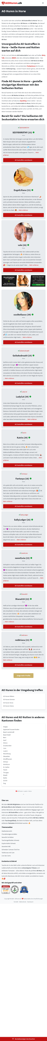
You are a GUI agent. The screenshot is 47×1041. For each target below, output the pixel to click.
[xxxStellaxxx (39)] (23, 301)
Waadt (5, 775)
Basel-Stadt (7, 735)
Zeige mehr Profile (23, 676)
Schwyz (5, 762)
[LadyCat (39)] (23, 392)
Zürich (5, 781)
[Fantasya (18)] (23, 474)
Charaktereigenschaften (9, 834)
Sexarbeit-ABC (6, 846)
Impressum (30, 902)
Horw (23, 135)
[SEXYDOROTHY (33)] (23, 127)
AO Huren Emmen (9, 699)
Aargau (5, 727)
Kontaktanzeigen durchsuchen (25, 1039)
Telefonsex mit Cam (8, 853)
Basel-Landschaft (8, 732)
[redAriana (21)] (23, 635)
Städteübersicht (7, 831)
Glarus (5, 743)
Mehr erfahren (23, 210)
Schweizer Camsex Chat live (10, 850)
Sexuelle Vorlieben (8, 837)
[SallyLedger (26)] (23, 515)
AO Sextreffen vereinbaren (23, 160)
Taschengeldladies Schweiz (10, 840)
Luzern (5, 751)
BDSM (14, 58)
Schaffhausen (7, 759)
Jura (4, 748)
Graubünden (7, 746)
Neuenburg (6, 754)
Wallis (5, 778)
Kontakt (16, 902)
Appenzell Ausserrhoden (11, 729)
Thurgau (6, 772)
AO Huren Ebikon (8, 696)
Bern (4, 737)
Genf (4, 740)
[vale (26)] (23, 232)
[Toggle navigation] (42, 3)
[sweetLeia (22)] (23, 553)
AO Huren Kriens (8, 706)
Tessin (5, 770)
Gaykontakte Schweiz (9, 843)
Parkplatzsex (31, 66)
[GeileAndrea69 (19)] (23, 351)
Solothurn (6, 764)
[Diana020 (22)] (23, 594)
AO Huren (20, 791)
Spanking (23, 101)
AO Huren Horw (8, 703)
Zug (4, 783)
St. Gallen (6, 767)
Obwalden (6, 756)
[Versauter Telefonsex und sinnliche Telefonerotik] (23, 281)
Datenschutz (22, 902)
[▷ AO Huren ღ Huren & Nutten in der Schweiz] (12, 3)
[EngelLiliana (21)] (23, 177)
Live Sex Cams (6, 856)
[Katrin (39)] (23, 433)
